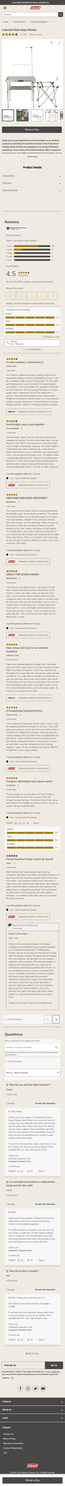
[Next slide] (57, 79)
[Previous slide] (8, 79)
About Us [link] (6, 1409)
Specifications (10, 190)
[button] (32, 130)
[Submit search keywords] (60, 14)
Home (6, 22)
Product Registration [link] (13, 1448)
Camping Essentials (39, 22)
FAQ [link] (5, 1453)
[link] (12, 1378)
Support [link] (6, 1427)
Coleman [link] (6, 1401)
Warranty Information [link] (13, 1443)
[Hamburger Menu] (5, 8)
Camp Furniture (19, 22)
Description (9, 175)
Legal (5, 1417)
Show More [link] (32, 156)
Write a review (35, 34)
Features (7, 183)
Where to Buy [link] (9, 1439)
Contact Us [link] (8, 1434)
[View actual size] (51, 42)
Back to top (32, 1353)
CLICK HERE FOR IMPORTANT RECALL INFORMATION (30, 2)
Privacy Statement (52, 1372)
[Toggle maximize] (59, 42)
